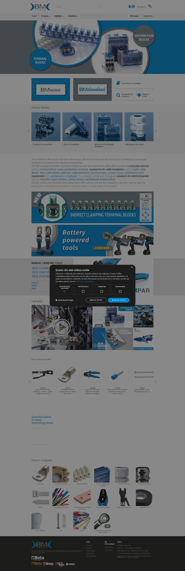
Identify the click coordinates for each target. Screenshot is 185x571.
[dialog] (92, 285)
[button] (64, 300)
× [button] (132, 267)
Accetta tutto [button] (118, 300)
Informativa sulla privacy (84, 281)
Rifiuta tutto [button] (96, 300)
